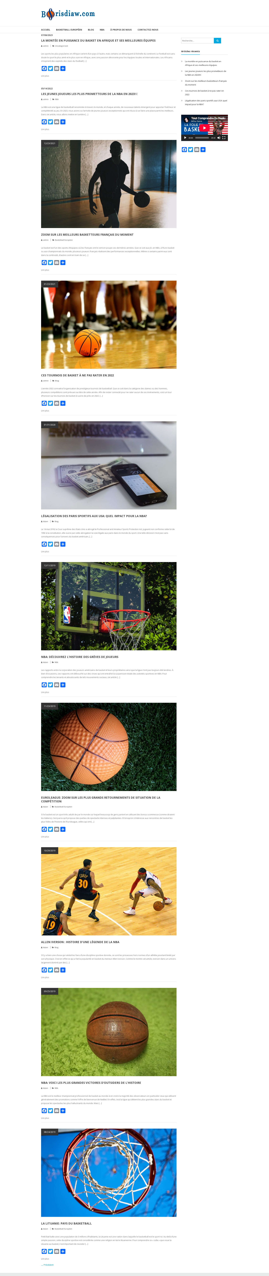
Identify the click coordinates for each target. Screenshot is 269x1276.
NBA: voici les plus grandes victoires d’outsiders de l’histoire (91, 1083)
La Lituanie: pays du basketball (66, 1223)
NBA (102, 29)
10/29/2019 (49, 850)
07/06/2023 (47, 35)
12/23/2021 (49, 143)
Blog (91, 29)
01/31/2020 (49, 424)
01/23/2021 (49, 284)
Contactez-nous (148, 29)
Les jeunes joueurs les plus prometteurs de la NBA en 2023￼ (89, 94)
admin (46, 46)
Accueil (45, 29)
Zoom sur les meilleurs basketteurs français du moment (87, 234)
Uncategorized (61, 46)
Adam (45, 521)
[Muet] (218, 137)
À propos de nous (121, 29)
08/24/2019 (49, 1131)
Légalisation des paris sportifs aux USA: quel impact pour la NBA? (94, 516)
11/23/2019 (49, 706)
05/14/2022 (47, 88)
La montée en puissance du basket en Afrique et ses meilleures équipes (98, 40)
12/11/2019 (49, 565)
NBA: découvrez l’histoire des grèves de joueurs (79, 657)
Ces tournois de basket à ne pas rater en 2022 (77, 375)
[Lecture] (185, 137)
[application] (204, 128)
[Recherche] (217, 40)
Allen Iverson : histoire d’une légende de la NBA (80, 942)
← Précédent (47, 1264)
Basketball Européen (69, 29)
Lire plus (45, 75)
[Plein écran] (223, 137)
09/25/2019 (49, 991)
